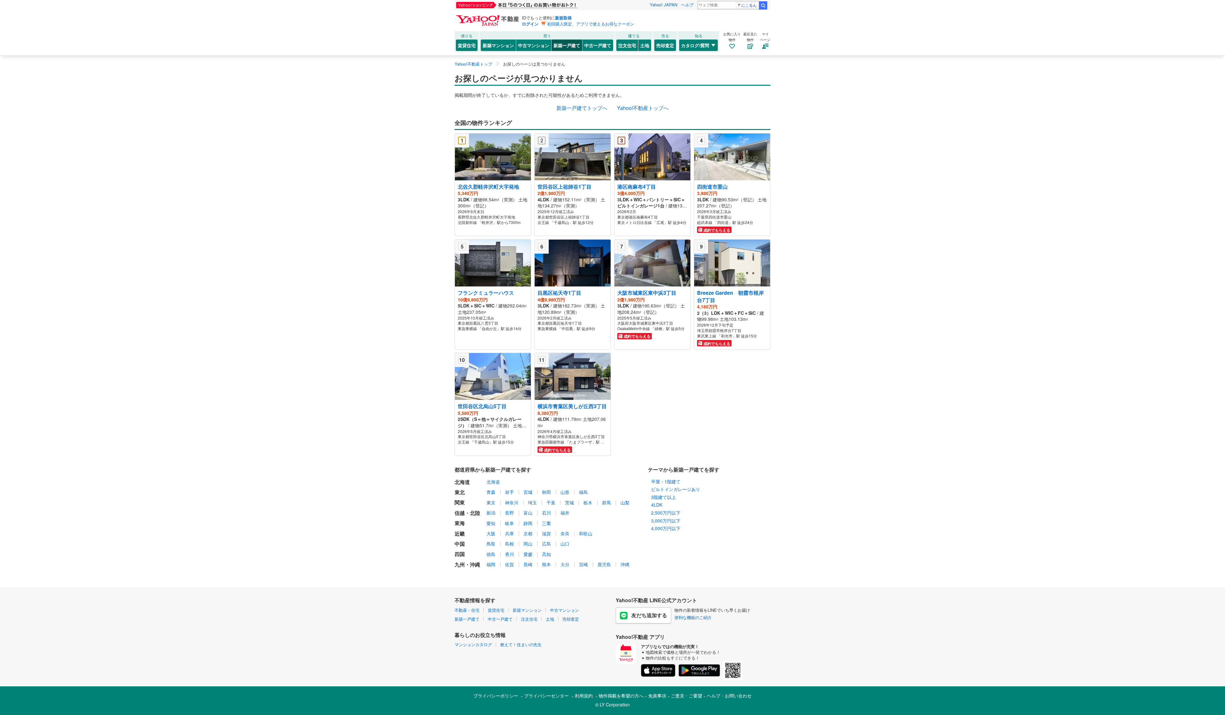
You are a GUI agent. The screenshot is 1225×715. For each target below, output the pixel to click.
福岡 (490, 564)
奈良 (565, 533)
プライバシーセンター (546, 695)
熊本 (546, 564)
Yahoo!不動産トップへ (643, 108)
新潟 (490, 512)
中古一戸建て (597, 45)
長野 (509, 512)
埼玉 (532, 502)
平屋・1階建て (665, 481)
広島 (546, 543)
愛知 (490, 523)
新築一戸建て (566, 45)
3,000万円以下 (665, 520)
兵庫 (509, 533)
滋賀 (546, 533)
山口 (565, 543)
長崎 (527, 564)
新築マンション (498, 45)
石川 (546, 512)
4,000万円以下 (665, 528)
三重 (546, 523)
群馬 (606, 502)
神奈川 (511, 502)
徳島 (490, 554)
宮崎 (583, 564)
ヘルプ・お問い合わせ (729, 695)
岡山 (527, 543)
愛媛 (527, 554)
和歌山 (585, 533)
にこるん (749, 5)
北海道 (493, 482)
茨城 (569, 502)
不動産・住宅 (467, 610)
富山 (527, 512)
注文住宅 (627, 45)
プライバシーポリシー (495, 695)
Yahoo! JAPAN (663, 5)
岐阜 (509, 523)
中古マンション (533, 45)
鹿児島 (604, 564)
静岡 (527, 523)
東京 (490, 502)
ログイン (530, 24)
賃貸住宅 (467, 45)
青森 (490, 492)
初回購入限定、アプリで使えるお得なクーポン (590, 24)
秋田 (546, 492)
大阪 (490, 533)
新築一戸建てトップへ (581, 108)
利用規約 (584, 695)
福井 (565, 512)
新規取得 (563, 18)
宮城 (527, 492)
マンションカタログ (473, 644)
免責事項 (657, 695)
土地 (644, 45)
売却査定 (665, 45)
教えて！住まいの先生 (521, 644)
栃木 (587, 502)
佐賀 (509, 564)
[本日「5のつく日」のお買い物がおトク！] (531, 5)
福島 (583, 492)
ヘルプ (687, 5)
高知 (546, 554)
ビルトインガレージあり (675, 489)
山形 (565, 492)
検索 (763, 5)
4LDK (656, 505)
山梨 (624, 502)
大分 (565, 564)
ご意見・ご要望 (686, 695)
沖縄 (624, 564)
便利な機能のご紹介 (693, 617)
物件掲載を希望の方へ (621, 695)
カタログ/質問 (695, 45)
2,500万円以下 (665, 512)
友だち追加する (649, 615)
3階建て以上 (663, 497)
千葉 (550, 502)
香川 (509, 554)
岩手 (509, 492)
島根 (509, 543)
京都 (527, 533)
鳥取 (490, 543)
